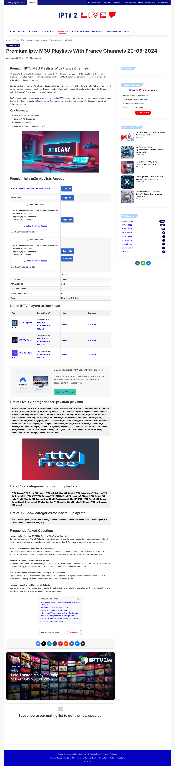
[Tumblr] (54, 643)
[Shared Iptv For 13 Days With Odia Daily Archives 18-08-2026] (127, 182)
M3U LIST (41, 329)
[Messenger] (77, 643)
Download (67, 258)
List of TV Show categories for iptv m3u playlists (60, 618)
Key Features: (49, 605)
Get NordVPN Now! (65, 392)
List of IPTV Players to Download (54, 610)
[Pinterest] (60, 643)
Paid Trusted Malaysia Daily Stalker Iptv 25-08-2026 (34, 677)
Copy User (67, 197)
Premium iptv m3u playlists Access (54, 608)
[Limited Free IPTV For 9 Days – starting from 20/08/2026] (127, 167)
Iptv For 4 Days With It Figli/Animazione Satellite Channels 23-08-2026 (150, 149)
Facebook (41, 101)
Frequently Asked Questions (52, 621)
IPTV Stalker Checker (80, 32)
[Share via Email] (82, 643)
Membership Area (114, 32)
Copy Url (66, 188)
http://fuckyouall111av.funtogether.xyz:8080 (30, 188)
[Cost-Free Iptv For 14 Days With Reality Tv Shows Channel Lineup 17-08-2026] (127, 196)
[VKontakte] (71, 643)
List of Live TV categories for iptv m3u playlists (59, 613)
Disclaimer (117, 3)
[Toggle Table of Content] (77, 599)
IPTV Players (127, 236)
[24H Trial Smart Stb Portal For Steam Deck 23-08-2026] (127, 137)
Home (12, 32)
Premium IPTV (62, 32)
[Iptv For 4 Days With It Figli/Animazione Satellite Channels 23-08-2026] (127, 152)
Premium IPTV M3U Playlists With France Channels (60, 602)
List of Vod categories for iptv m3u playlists (58, 616)
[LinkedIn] (49, 643)
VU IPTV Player (25, 340)
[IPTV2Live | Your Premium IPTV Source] (87, 15)
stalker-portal (127, 248)
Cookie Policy (103, 758)
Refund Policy (163, 3)
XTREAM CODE (43, 326)
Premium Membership (58, 758)
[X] (43, 643)
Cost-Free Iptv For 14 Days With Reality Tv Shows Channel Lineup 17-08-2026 (149, 193)
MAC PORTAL (43, 323)
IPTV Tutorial (127, 233)
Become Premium (94, 3)
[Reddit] (66, 643)
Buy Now (21, 32)
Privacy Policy (150, 3)
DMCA (140, 3)
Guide (65, 324)
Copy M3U (67, 251)
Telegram (54, 101)
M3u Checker (97, 32)
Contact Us (107, 3)
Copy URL (74, 633)
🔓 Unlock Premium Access (35, 226)
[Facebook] (38, 643)
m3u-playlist (127, 244)
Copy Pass (67, 220)
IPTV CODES (34, 32)
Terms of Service (130, 3)
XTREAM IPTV (48, 32)
